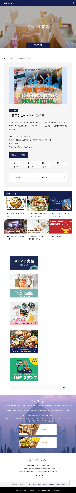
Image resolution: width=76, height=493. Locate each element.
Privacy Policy (60, 484)
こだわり (21, 484)
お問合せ (51, 484)
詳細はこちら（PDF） (18, 155)
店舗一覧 (14, 484)
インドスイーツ (30, 484)
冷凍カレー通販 (42, 484)
